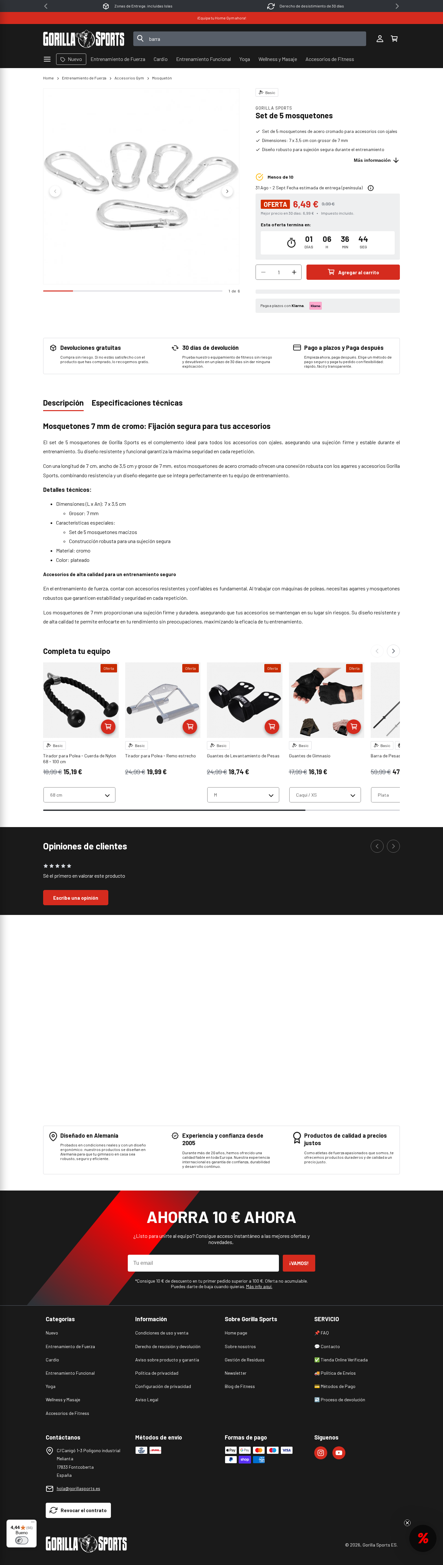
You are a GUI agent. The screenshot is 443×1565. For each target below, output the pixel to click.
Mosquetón (162, 78)
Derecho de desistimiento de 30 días (143, 6)
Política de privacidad (156, 1373)
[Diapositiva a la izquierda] (55, 191)
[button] (394, 39)
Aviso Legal (146, 1399)
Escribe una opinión (75, 898)
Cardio (52, 1359)
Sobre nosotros (240, 1346)
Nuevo (52, 1332)
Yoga (50, 1386)
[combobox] (249, 38)
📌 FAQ (321, 1332)
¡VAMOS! (299, 1263)
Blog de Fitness (240, 1386)
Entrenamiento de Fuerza (84, 78)
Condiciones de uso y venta (161, 1332)
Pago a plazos (312, 6)
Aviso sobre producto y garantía (167, 1359)
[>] (397, 6)
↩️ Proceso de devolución (339, 1399)
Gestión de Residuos (245, 1359)
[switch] (21, 1540)
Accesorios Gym (129, 78)
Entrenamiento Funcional (70, 1373)
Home (48, 78)
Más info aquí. (259, 1286)
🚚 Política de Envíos (335, 1373)
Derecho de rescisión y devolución (167, 1346)
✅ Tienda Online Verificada (341, 1359)
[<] (45, 6)
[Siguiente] (393, 651)
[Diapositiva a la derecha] (227, 191)
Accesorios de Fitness (67, 1413)
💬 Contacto (327, 1346)
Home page (236, 1332)
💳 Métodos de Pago (334, 1386)
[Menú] (33, 1523)
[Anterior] (377, 651)
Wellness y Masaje (63, 1399)
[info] (371, 188)
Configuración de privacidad (163, 1386)
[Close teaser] (407, 1523)
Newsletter (235, 1373)
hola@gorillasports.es (78, 1488)
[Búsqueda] (140, 39)
